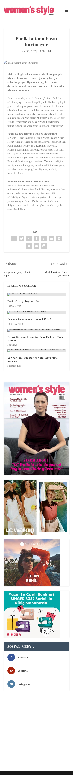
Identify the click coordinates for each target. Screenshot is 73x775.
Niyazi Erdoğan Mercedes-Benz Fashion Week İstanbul (35, 338)
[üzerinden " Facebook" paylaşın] (14, 238)
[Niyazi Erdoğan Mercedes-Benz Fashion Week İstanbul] (36, 330)
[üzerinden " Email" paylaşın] (36, 246)
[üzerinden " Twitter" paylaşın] (21, 238)
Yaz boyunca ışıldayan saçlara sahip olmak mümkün (33, 359)
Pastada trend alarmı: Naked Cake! (29, 319)
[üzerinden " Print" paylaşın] (44, 246)
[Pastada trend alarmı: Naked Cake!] (36, 312)
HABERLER (45, 51)
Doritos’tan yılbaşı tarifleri (24, 301)
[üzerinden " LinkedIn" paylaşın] (51, 238)
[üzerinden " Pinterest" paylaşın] (44, 238)
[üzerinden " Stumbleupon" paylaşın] (29, 246)
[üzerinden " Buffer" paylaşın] (59, 238)
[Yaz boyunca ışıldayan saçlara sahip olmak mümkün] (36, 350)
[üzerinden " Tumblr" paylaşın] (36, 238)
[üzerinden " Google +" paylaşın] (29, 238)
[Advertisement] (36, 731)
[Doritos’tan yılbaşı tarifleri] (36, 294)
